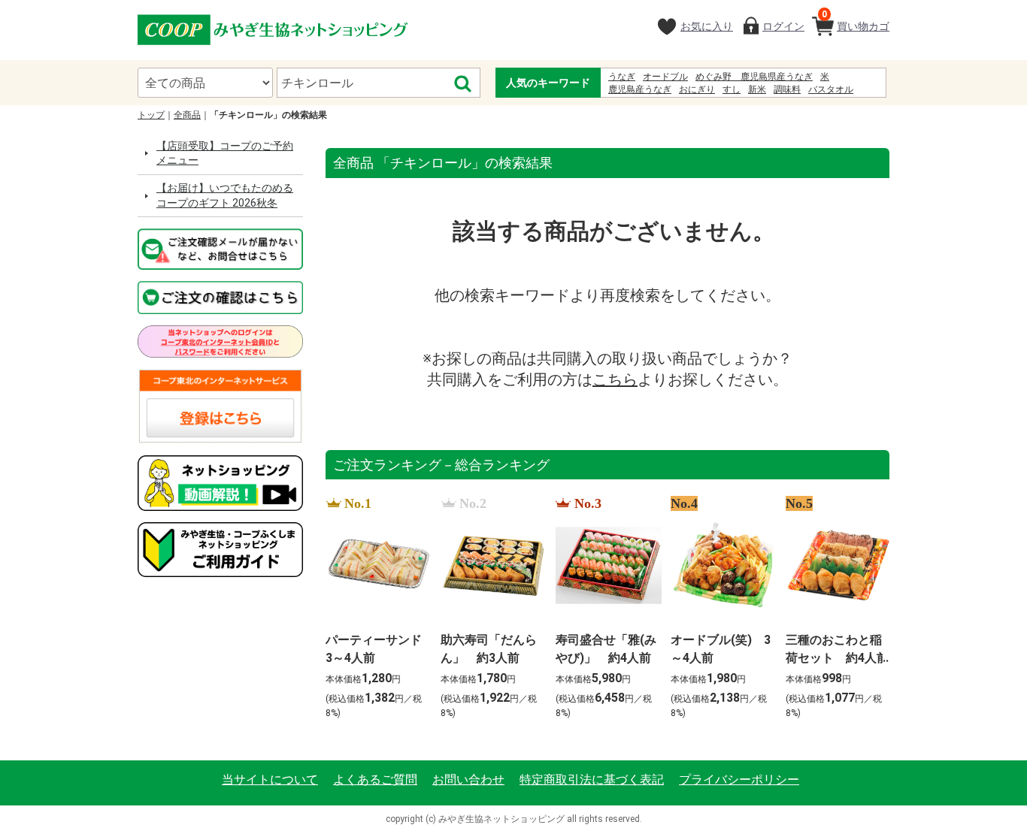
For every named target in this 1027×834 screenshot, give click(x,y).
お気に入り (706, 26)
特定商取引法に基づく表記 (592, 779)
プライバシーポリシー (739, 779)
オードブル (665, 76)
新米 (757, 89)
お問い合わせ (468, 779)
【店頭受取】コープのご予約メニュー (224, 153)
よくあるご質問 (375, 779)
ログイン (783, 26)
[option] (374, 608)
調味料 (787, 89)
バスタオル (830, 89)
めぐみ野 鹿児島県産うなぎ (754, 76)
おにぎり (697, 89)
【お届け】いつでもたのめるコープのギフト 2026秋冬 (224, 195)
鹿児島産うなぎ (639, 89)
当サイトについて (270, 779)
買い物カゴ (855, 20)
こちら (615, 379)
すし (732, 89)
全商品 (187, 115)
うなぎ (621, 76)
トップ (151, 115)
